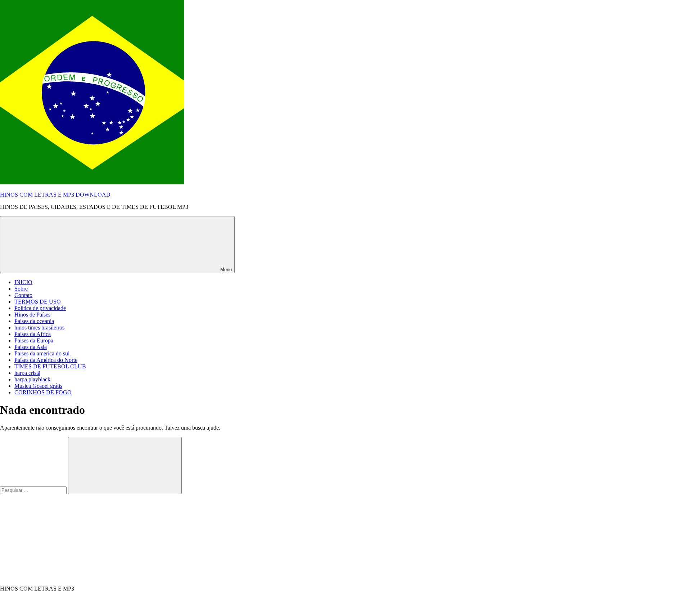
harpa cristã (27, 373)
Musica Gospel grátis (38, 386)
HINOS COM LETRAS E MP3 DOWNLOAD (55, 195)
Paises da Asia (30, 347)
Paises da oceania (34, 321)
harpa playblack (32, 379)
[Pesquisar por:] (34, 490)
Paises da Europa (33, 340)
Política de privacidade (40, 308)
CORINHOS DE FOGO (43, 392)
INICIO (23, 282)
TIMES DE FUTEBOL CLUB (50, 366)
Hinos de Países (32, 314)
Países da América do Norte (45, 360)
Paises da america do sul (41, 353)
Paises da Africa (32, 334)
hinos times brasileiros (39, 327)
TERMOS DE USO (37, 302)
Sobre (21, 289)
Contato (23, 295)
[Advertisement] (54, 539)
